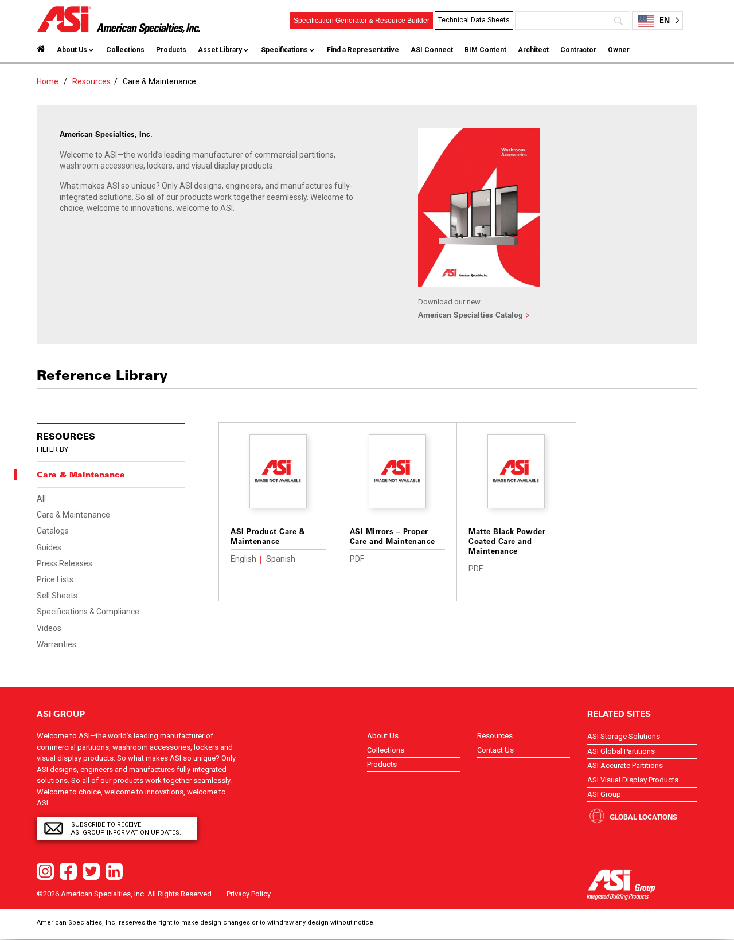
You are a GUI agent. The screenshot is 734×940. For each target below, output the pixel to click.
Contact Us (495, 750)
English (243, 558)
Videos (49, 628)
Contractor (578, 50)
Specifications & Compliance (88, 611)
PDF (357, 558)
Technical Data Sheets (474, 20)
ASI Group (604, 794)
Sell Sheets (57, 595)
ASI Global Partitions (621, 751)
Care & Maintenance (73, 514)
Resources (91, 81)
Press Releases (64, 563)
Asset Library (220, 50)
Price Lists (55, 579)
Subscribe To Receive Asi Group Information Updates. (126, 828)
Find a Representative (363, 50)
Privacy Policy (249, 894)
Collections (125, 50)
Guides (49, 547)
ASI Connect (432, 50)
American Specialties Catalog (470, 314)
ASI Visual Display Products (632, 779)
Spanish (280, 558)
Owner (619, 50)
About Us (72, 50)
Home (47, 81)
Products (171, 50)
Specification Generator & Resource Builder (362, 21)
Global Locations (643, 816)
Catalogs (53, 530)
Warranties (56, 644)
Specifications (284, 50)
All (41, 498)
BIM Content (485, 50)
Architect (533, 50)
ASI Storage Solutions (623, 736)
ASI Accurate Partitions (625, 765)
